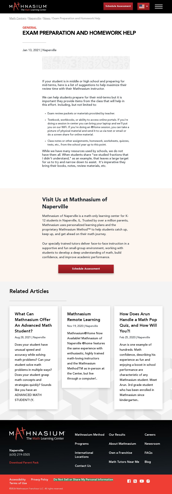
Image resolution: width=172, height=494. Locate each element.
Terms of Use (18, 483)
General (30, 27)
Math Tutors (124, 461)
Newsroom (152, 443)
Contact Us (83, 466)
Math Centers (17, 18)
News (47, 18)
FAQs (149, 452)
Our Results (117, 434)
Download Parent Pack (24, 462)
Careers (150, 434)
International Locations (84, 454)
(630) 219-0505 (19, 454)
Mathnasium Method (89, 434)
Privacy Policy (39, 479)
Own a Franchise (120, 452)
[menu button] (143, 6)
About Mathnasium (122, 443)
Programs (82, 443)
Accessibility (17, 479)
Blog (148, 461)
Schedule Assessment (118, 6)
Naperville (34, 18)
